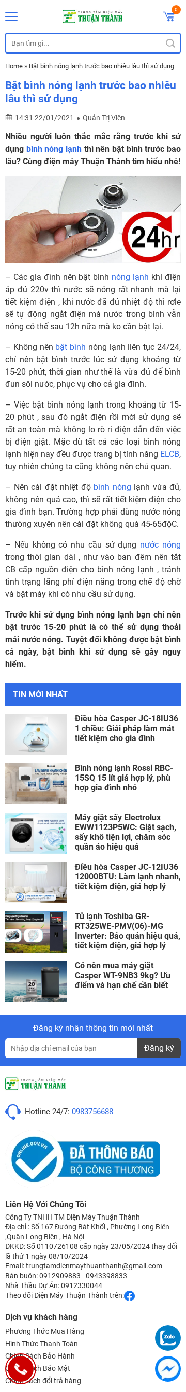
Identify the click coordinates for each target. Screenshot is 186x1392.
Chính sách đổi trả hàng (43, 1381)
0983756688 (92, 1111)
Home (14, 66)
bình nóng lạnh (54, 149)
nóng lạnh (130, 277)
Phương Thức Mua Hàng (44, 1331)
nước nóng (160, 545)
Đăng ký (159, 1048)
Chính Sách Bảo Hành (40, 1356)
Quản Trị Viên (104, 118)
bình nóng (112, 487)
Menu (11, 16)
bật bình (70, 347)
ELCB (169, 454)
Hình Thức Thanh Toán (41, 1344)
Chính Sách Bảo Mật (37, 1368)
